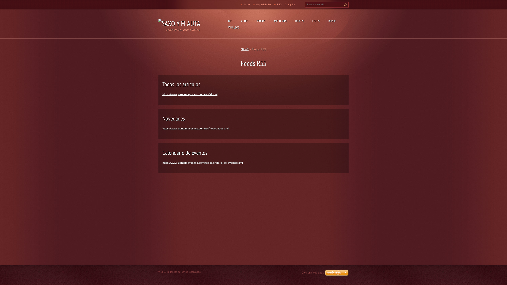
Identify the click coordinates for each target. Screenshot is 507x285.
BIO (230, 21)
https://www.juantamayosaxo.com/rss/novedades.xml (195, 128)
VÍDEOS (261, 21)
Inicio (247, 4)
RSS (279, 4)
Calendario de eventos (184, 152)
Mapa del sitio (263, 4)
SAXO (245, 49)
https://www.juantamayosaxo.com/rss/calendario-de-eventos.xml (202, 162)
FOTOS (316, 21)
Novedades (173, 118)
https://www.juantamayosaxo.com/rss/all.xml (189, 94)
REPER (332, 21)
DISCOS (299, 21)
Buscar (345, 5)
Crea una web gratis (313, 272)
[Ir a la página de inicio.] (179, 22)
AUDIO (244, 21)
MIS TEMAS (280, 21)
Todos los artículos (181, 84)
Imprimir (292, 4)
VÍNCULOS (233, 27)
